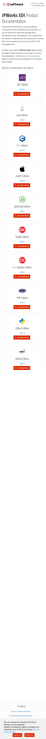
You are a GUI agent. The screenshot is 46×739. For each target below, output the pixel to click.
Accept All (29, 735)
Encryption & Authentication (21, 716)
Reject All (17, 735)
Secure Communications (21, 711)
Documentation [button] (23, 94)
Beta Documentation (31, 56)
